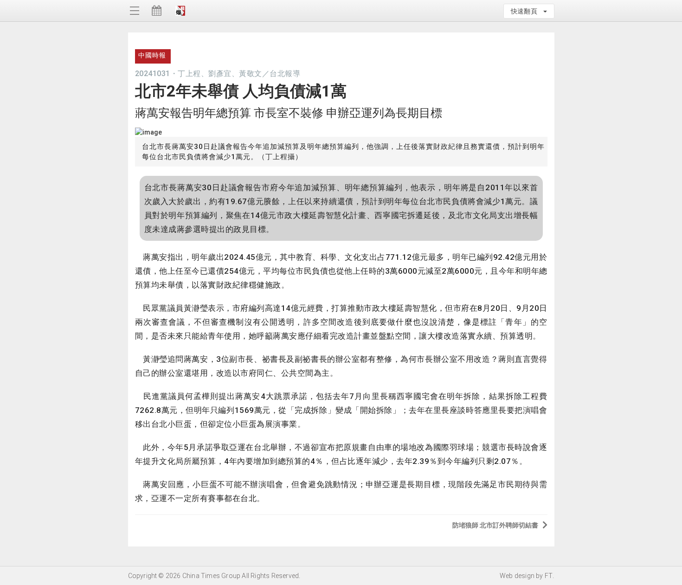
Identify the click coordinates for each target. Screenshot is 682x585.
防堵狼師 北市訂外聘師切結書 (495, 525)
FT (549, 575)
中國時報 (152, 55)
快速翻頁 (526, 11)
